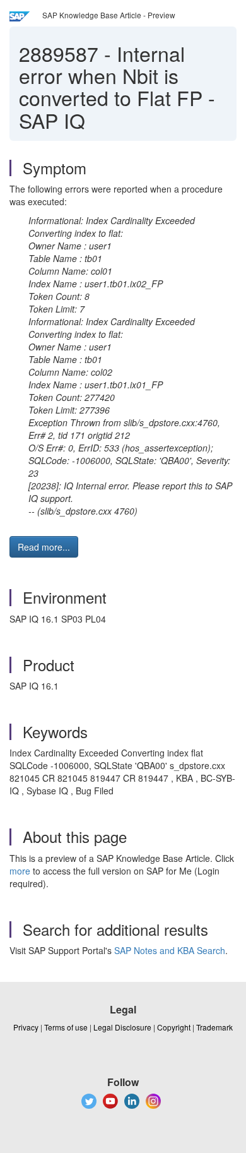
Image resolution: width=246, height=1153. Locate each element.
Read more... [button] (44, 547)
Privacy (25, 1027)
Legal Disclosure (122, 1027)
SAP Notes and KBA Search (169, 950)
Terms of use (66, 1027)
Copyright (173, 1027)
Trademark (214, 1027)
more (19, 870)
